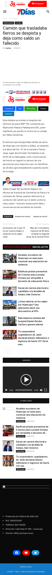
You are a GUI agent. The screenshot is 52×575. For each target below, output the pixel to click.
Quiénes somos (26, 566)
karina (8, 48)
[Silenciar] (41, 390)
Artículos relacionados (17, 247)
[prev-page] (4, 351)
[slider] (23, 390)
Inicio (5, 18)
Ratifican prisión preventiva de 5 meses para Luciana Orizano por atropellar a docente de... (32, 429)
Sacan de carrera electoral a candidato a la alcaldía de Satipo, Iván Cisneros (33, 291)
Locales (19, 23)
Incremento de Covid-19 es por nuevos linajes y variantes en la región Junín (14, 232)
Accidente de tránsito (22, 216)
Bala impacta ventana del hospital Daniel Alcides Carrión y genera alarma (31, 321)
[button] (4, 11)
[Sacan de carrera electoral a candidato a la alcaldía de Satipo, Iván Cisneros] (10, 291)
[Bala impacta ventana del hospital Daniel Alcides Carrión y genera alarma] (10, 321)
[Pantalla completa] (45, 390)
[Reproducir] (6, 390)
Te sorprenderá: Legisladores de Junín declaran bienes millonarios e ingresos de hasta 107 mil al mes (33, 338)
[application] (26, 380)
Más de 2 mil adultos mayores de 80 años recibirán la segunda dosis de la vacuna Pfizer (37, 232)
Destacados (14, 18)
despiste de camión (40, 216)
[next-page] (9, 351)
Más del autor (40, 247)
